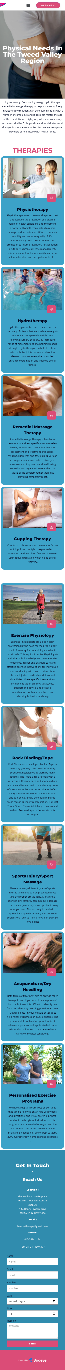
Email (10, 1269)
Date (9, 1295)
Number (11, 1282)
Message (11, 1320)
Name (10, 1255)
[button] (28, 5)
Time (9, 1308)
